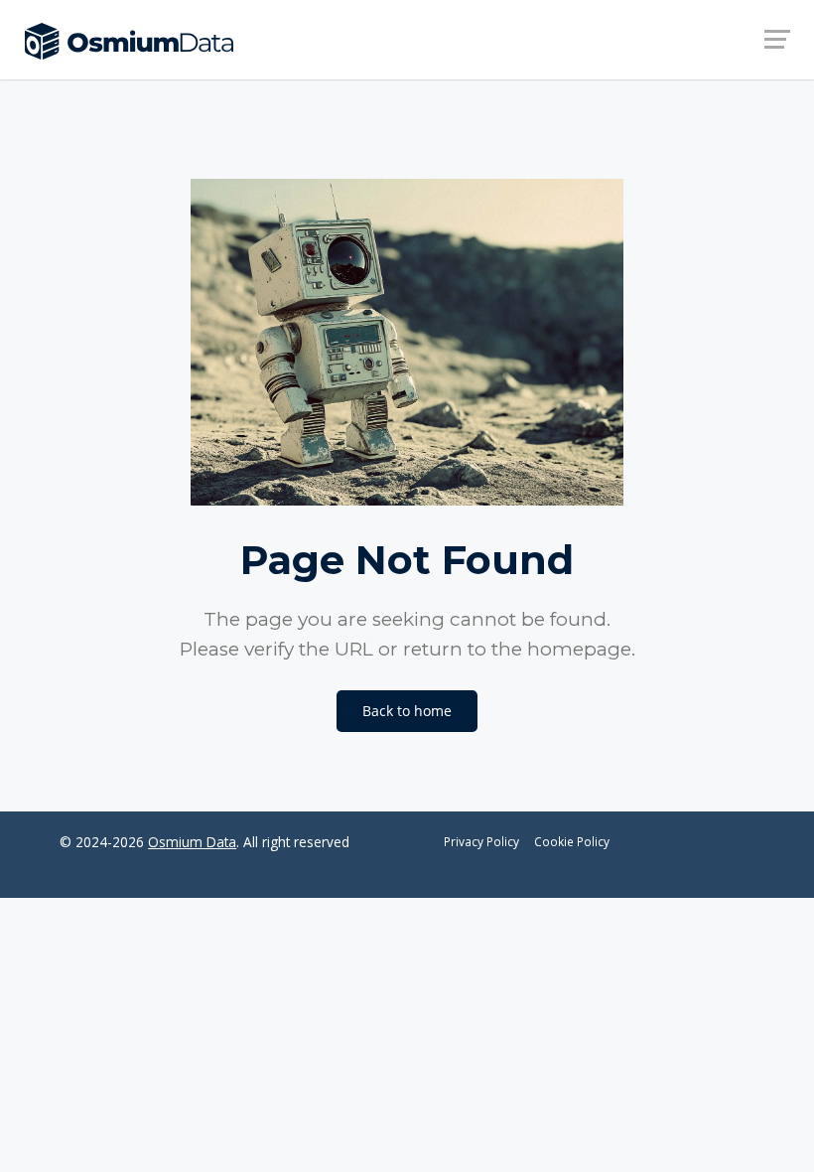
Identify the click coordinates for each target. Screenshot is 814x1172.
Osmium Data (192, 841)
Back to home (407, 710)
